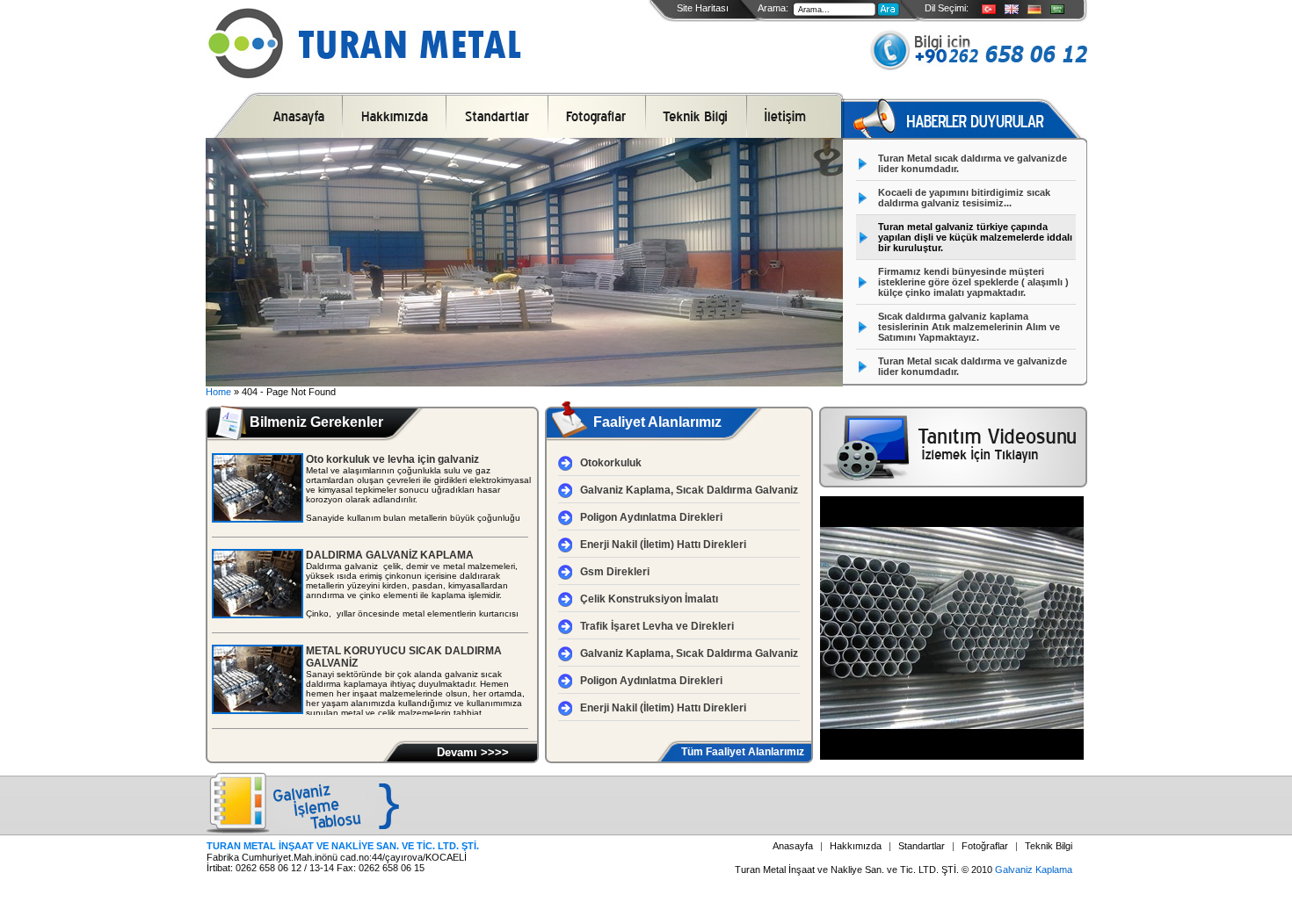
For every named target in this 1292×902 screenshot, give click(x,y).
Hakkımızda (856, 846)
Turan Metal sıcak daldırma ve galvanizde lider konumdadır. (972, 163)
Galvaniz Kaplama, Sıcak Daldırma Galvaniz (689, 490)
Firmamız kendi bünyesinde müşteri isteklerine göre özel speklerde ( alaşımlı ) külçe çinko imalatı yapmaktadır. (973, 282)
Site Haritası (703, 8)
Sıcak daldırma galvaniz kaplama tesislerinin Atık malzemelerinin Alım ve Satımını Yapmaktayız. (969, 327)
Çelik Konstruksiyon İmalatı (649, 599)
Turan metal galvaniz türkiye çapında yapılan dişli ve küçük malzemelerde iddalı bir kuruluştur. (975, 237)
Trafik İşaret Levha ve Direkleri (657, 626)
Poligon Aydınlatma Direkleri (651, 517)
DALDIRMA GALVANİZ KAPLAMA (390, 555)
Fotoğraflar (985, 846)
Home (218, 391)
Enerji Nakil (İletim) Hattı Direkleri (663, 544)
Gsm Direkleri (615, 572)
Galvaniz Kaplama (1033, 869)
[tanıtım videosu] (952, 484)
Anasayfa (793, 846)
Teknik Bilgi (1048, 846)
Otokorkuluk (611, 463)
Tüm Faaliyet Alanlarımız (742, 752)
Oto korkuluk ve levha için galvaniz (392, 459)
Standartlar (921, 846)
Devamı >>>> (473, 752)
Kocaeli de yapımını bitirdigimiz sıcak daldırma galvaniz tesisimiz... (964, 197)
